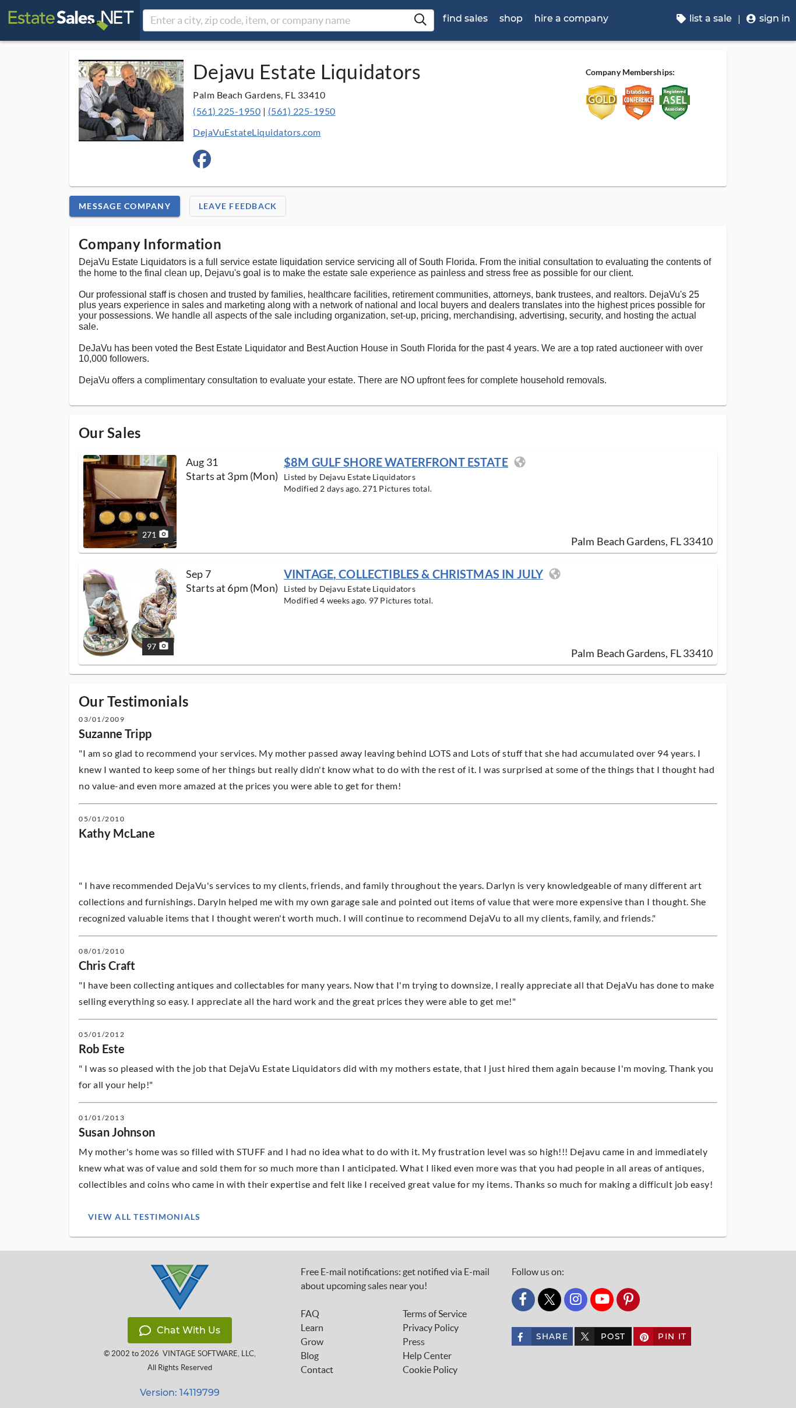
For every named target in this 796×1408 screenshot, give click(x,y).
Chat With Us (188, 1330)
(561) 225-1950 (226, 111)
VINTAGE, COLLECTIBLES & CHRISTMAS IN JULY (413, 574)
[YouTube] (602, 1299)
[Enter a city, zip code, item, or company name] (420, 20)
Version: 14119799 (180, 1392)
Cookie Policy (430, 1369)
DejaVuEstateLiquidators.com (257, 131)
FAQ (310, 1313)
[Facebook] (523, 1299)
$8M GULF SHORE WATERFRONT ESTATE (396, 462)
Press (414, 1341)
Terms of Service (435, 1313)
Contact (317, 1369)
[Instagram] (575, 1299)
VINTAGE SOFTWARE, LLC (208, 1353)
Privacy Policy (431, 1327)
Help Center (427, 1355)
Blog (310, 1355)
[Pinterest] (628, 1299)
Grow (312, 1341)
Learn (312, 1327)
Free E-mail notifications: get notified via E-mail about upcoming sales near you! (395, 1278)
